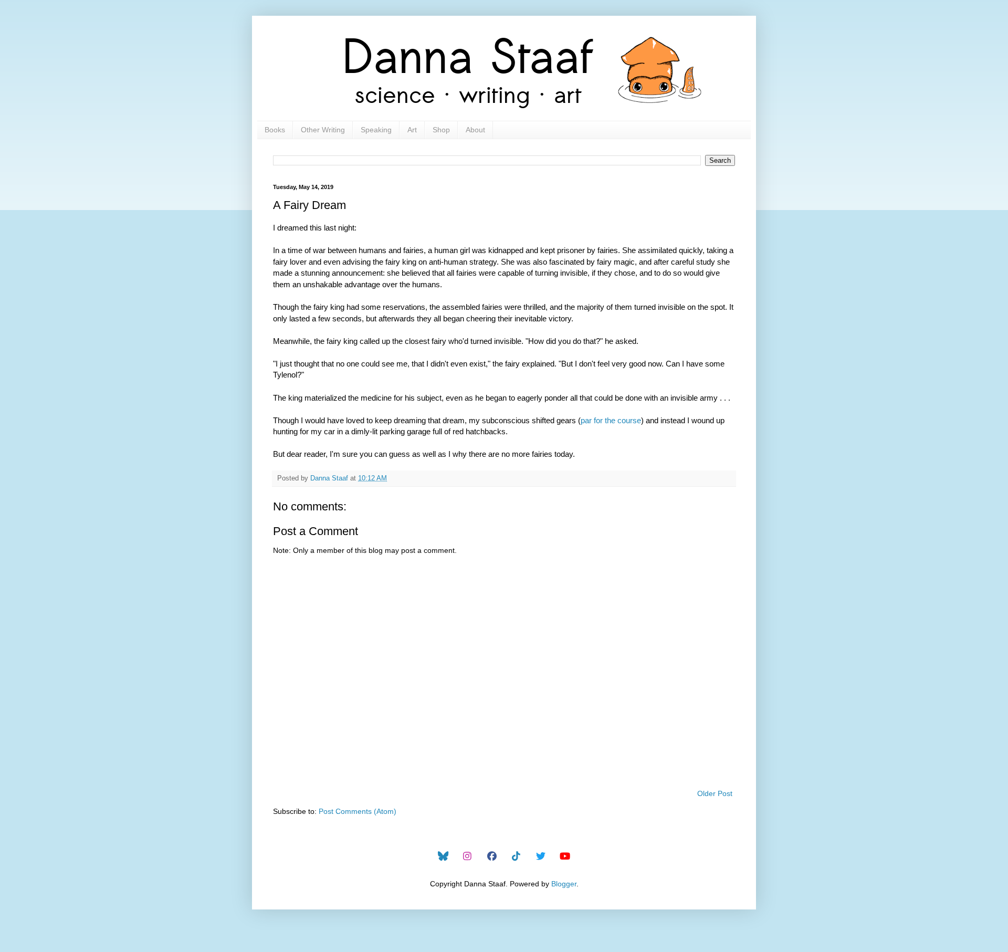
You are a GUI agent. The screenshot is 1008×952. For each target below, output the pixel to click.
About (475, 129)
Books (275, 129)
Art (412, 129)
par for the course (611, 420)
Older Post (714, 793)
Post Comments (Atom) (357, 811)
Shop (441, 129)
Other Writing (323, 129)
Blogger (563, 884)
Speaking (376, 129)
